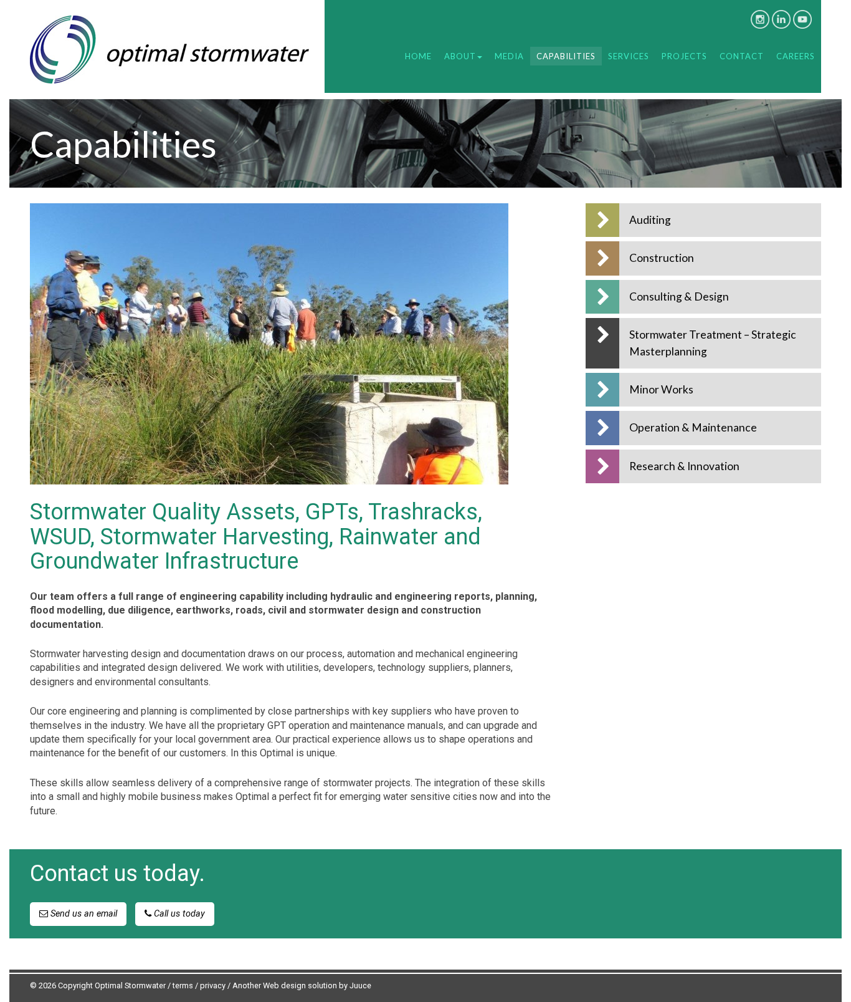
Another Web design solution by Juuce (301, 985)
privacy (213, 985)
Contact (742, 56)
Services (628, 56)
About (460, 56)
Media (509, 56)
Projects (684, 56)
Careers (795, 56)
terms (183, 985)
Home (418, 56)
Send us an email (82, 913)
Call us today (178, 913)
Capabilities (566, 56)
